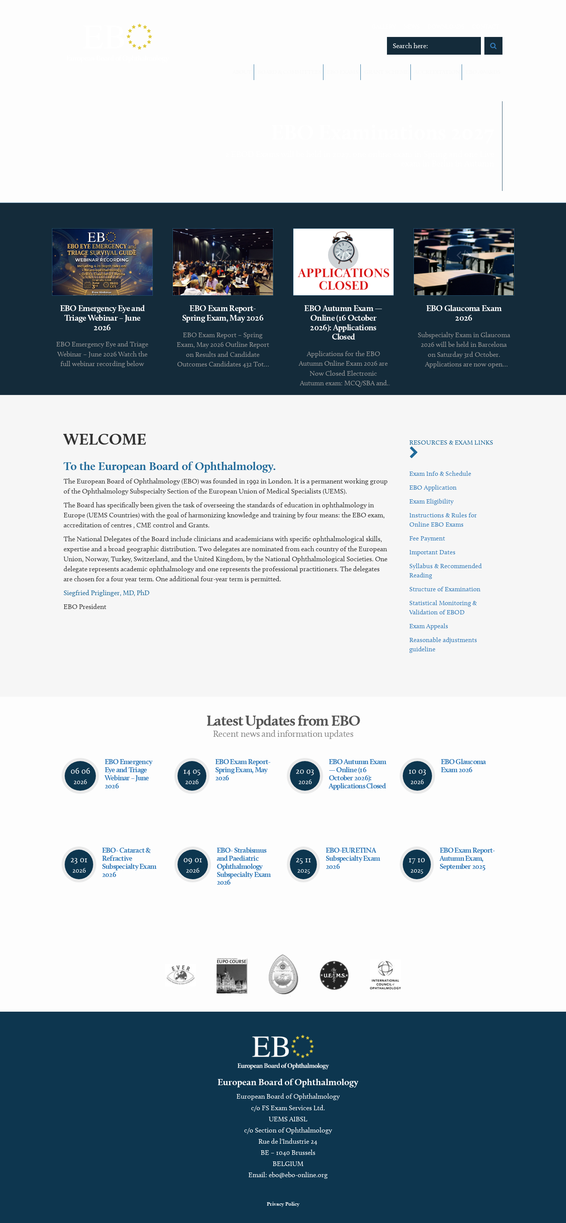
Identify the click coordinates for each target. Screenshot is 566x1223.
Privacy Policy (283, 1204)
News (412, 26)
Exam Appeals (428, 626)
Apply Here (473, 165)
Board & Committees (289, 72)
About (242, 72)
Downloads (445, 26)
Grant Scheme (386, 72)
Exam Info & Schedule (440, 473)
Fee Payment (427, 538)
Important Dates (432, 552)
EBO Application (433, 487)
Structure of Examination (445, 589)
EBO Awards (483, 72)
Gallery (384, 26)
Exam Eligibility (431, 501)
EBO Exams (342, 72)
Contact (485, 26)
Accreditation (437, 72)
